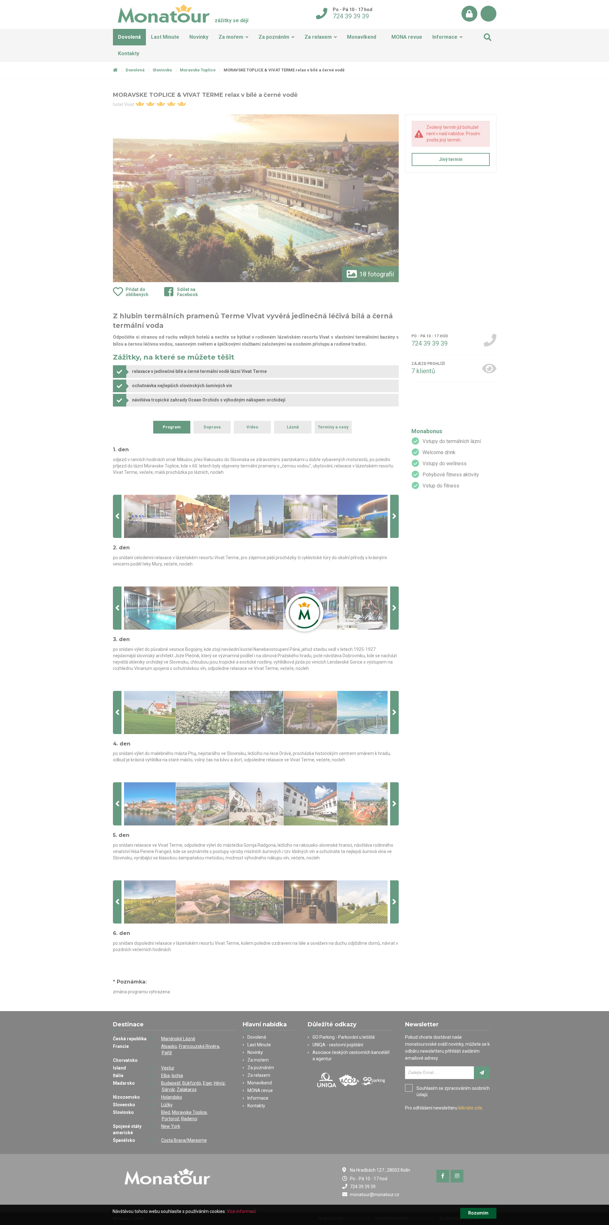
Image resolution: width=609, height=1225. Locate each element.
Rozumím (478, 1212)
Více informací (241, 1211)
